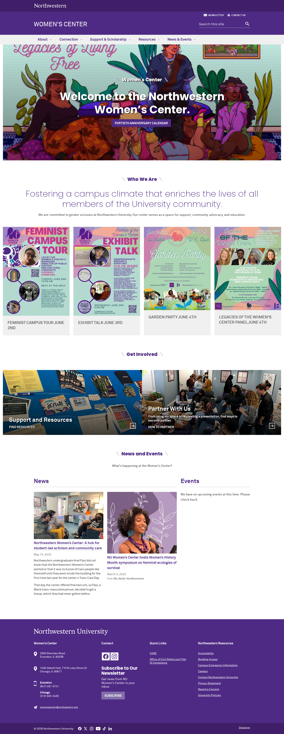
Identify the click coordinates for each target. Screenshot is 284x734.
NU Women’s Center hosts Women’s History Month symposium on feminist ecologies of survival (142, 563)
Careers (203, 671)
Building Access (208, 659)
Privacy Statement (209, 683)
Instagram (114, 656)
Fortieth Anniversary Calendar (141, 123)
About (43, 39)
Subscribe (113, 695)
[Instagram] (91, 728)
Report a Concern (208, 689)
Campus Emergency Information (218, 665)
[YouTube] (98, 728)
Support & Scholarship (108, 39)
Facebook (106, 656)
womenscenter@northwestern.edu (59, 707)
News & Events (180, 39)
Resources (147, 39)
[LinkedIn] (110, 728)
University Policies (209, 695)
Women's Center (60, 24)
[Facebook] (80, 728)
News (41, 481)
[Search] (246, 24)
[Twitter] (85, 728)
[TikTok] (104, 728)
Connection (69, 39)
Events (190, 481)
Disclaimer (244, 728)
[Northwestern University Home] (50, 5)
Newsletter (216, 15)
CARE (153, 653)
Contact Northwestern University (218, 677)
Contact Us (238, 15)
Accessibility (206, 653)
